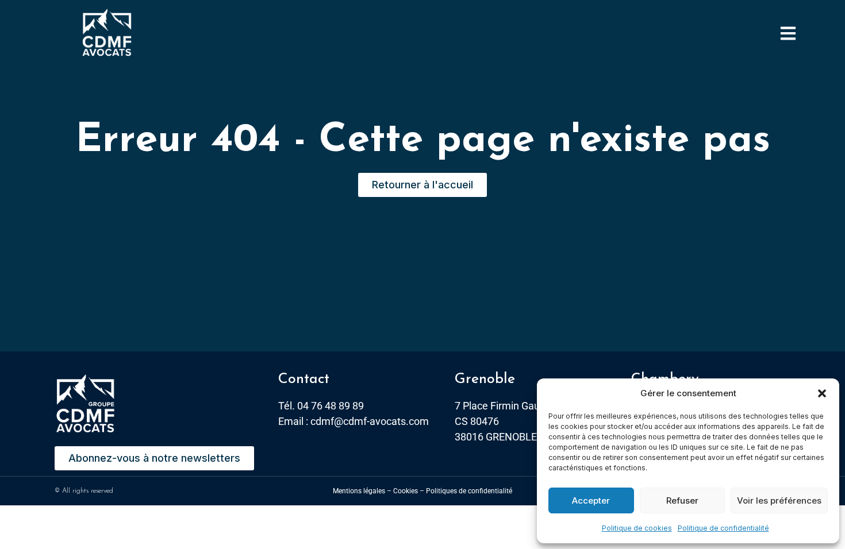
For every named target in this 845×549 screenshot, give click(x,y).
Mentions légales (359, 491)
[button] (822, 393)
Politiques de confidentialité (469, 491)
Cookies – (408, 491)
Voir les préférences (779, 500)
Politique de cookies (637, 528)
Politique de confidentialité (723, 528)
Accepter (591, 500)
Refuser (682, 500)
